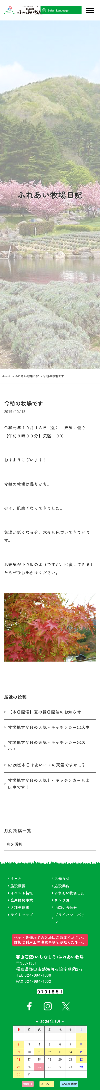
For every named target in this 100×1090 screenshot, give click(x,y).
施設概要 (18, 885)
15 (81, 1052)
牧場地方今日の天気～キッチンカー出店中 (49, 727)
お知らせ (61, 878)
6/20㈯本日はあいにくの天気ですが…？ (47, 765)
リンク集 (61, 900)
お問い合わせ (65, 907)
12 (49, 1052)
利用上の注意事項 (40, 942)
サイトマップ (22, 914)
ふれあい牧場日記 (27, 376)
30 (19, 1074)
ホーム (6, 376)
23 (19, 1067)
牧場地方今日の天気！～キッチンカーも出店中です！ (49, 783)
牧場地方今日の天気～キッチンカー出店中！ (46, 745)
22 (81, 1059)
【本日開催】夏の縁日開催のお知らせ (44, 712)
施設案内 (61, 885)
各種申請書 (20, 907)
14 (70, 1052)
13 (60, 1052)
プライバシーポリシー (69, 918)
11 (39, 1052)
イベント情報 (22, 892)
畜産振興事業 (22, 900)
